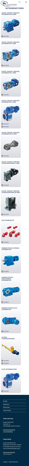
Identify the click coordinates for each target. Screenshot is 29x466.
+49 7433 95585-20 (8, 431)
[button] (21, 2)
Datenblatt (6, 36)
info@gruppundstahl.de (9, 429)
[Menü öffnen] (26, 2)
